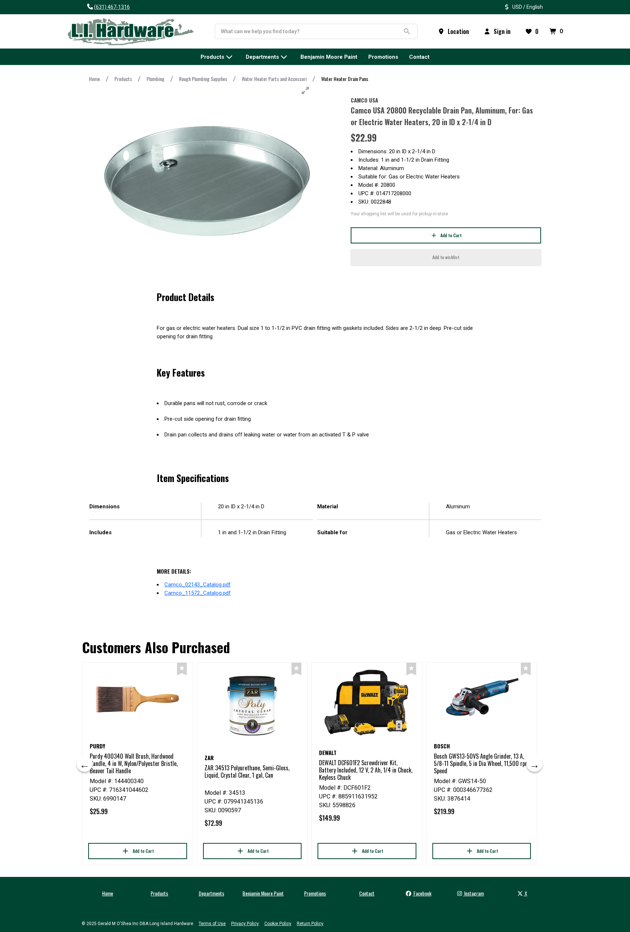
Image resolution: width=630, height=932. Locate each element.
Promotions (315, 893)
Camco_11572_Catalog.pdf (197, 593)
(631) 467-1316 (112, 7)
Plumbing (155, 78)
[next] (534, 764)
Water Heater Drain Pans (344, 78)
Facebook (421, 893)
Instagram (473, 893)
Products (123, 78)
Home (94, 78)
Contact (366, 893)
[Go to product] (137, 699)
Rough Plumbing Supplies (203, 78)
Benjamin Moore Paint (263, 893)
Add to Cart (451, 235)
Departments (211, 893)
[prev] (85, 764)
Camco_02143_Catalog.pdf (197, 584)
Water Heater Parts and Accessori (274, 78)
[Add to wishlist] (181, 669)
